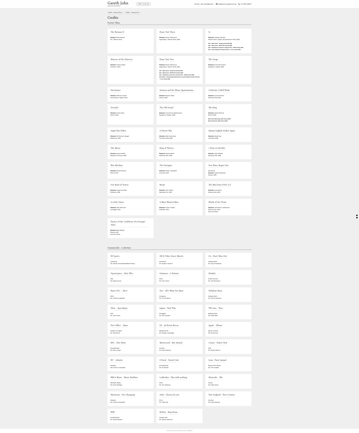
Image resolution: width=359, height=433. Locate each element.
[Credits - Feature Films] (357, 215)
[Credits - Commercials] (357, 217)
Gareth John (118, 3)
